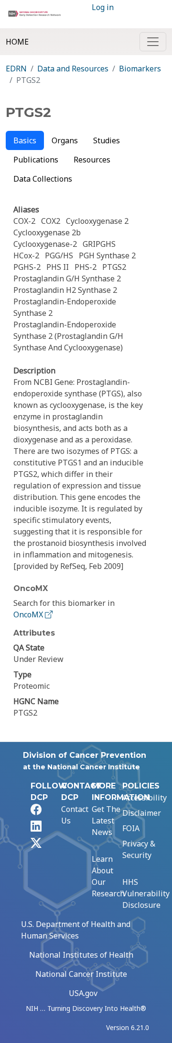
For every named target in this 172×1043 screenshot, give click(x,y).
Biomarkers (140, 68)
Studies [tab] (106, 140)
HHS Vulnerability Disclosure (146, 893)
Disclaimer (141, 813)
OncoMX (29, 614)
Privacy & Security (138, 849)
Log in (103, 7)
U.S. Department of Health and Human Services (75, 930)
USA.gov (83, 993)
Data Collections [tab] (42, 179)
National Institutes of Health (81, 955)
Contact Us (74, 815)
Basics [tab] (24, 140)
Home (17, 41)
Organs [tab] (65, 140)
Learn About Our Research (108, 876)
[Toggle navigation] (153, 41)
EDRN (16, 68)
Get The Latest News (106, 820)
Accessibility (144, 797)
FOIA (131, 828)
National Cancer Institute (81, 974)
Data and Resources (72, 68)
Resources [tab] (92, 159)
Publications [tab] (35, 159)
